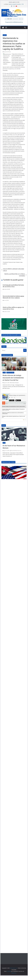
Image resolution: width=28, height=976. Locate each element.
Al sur (4, 372)
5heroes (4, 35)
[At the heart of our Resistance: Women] (14, 434)
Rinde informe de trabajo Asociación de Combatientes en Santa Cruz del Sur (13, 377)
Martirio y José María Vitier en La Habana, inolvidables (14, 275)
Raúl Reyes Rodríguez (15, 382)
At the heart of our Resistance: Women (14, 446)
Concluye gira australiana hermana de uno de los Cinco (13, 286)
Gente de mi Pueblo (10, 372)
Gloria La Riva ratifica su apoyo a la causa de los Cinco (13, 308)
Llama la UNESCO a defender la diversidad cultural (13, 269)
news (4, 442)
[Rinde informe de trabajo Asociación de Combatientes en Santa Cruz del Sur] (14, 363)
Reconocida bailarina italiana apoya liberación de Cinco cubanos (13, 297)
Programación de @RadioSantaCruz (14, 22)
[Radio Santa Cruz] (3, 27)
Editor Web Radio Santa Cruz (16, 450)
